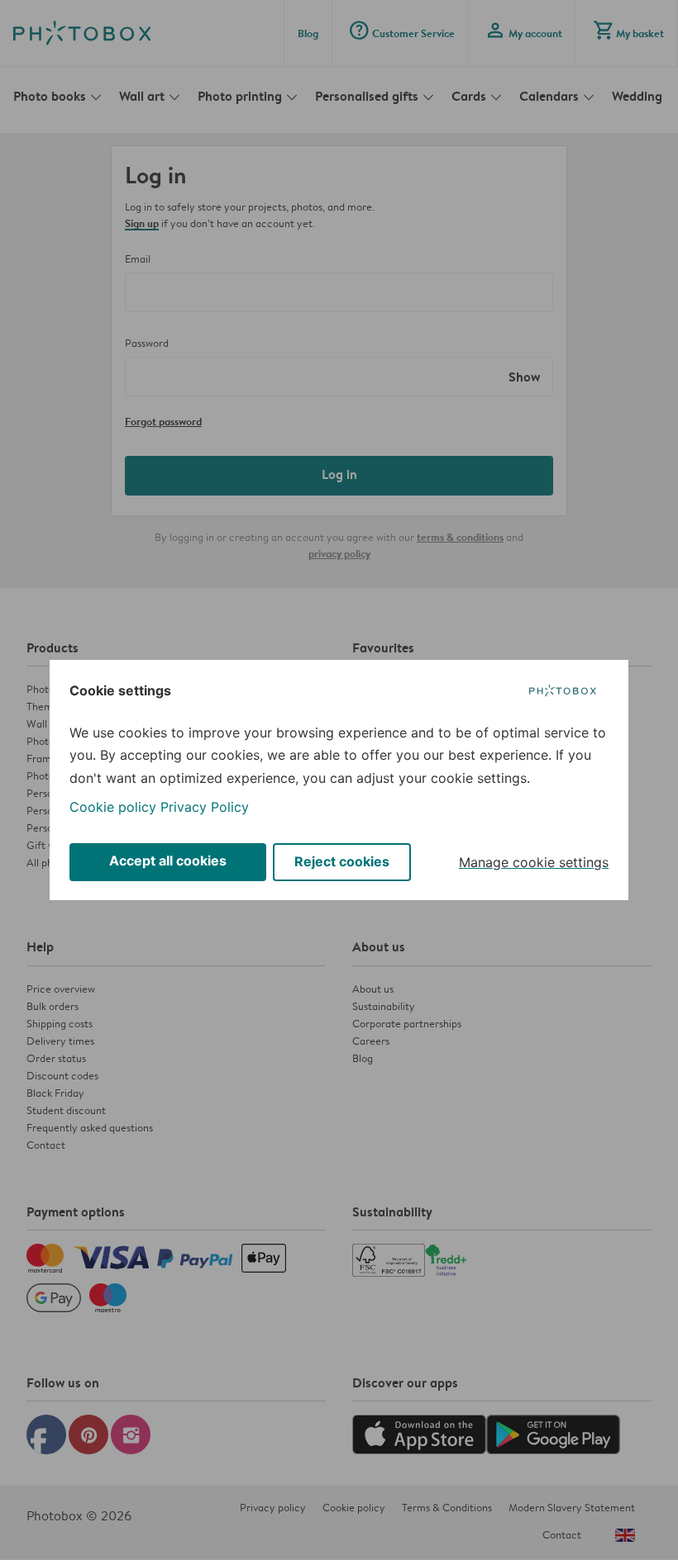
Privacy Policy (204, 807)
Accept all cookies (168, 860)
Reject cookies (341, 861)
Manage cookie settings (534, 862)
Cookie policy (112, 807)
